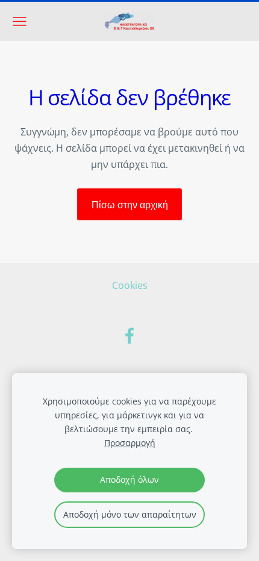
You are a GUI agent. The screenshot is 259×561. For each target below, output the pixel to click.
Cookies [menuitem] (130, 285)
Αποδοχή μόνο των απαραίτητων (129, 514)
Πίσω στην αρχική (130, 204)
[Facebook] (129, 335)
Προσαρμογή (129, 442)
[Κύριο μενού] (19, 21)
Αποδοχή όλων (129, 479)
